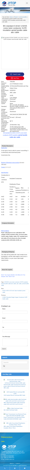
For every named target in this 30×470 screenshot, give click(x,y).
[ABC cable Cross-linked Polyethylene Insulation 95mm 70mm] (15, 423)
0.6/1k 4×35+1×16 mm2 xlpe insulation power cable (13, 291)
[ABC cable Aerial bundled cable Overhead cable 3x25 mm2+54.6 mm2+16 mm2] (15, 400)
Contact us (18, 463)
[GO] (4, 366)
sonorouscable (23, 17)
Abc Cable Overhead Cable (11, 410)
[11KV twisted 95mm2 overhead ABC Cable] (15, 392)
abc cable (19, 283)
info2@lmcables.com (9, 459)
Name (3, 308)
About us (12, 463)
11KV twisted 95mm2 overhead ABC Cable (14, 395)
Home (11, 17)
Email (3, 318)
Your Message (6, 336)
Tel (3, 327)
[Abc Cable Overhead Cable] (15, 408)
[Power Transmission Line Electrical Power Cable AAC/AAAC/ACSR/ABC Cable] (15, 414)
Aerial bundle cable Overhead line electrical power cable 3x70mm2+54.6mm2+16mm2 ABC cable (15, 386)
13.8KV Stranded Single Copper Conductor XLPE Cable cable (14, 298)
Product (16, 17)
